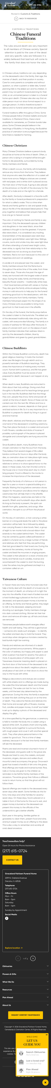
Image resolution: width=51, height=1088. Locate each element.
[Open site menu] (47, 5)
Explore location (12, 948)
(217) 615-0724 (14, 851)
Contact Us (12, 860)
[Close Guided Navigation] (47, 1034)
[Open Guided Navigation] (45, 1082)
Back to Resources (28, 19)
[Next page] (33, 958)
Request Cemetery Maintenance (25, 1015)
